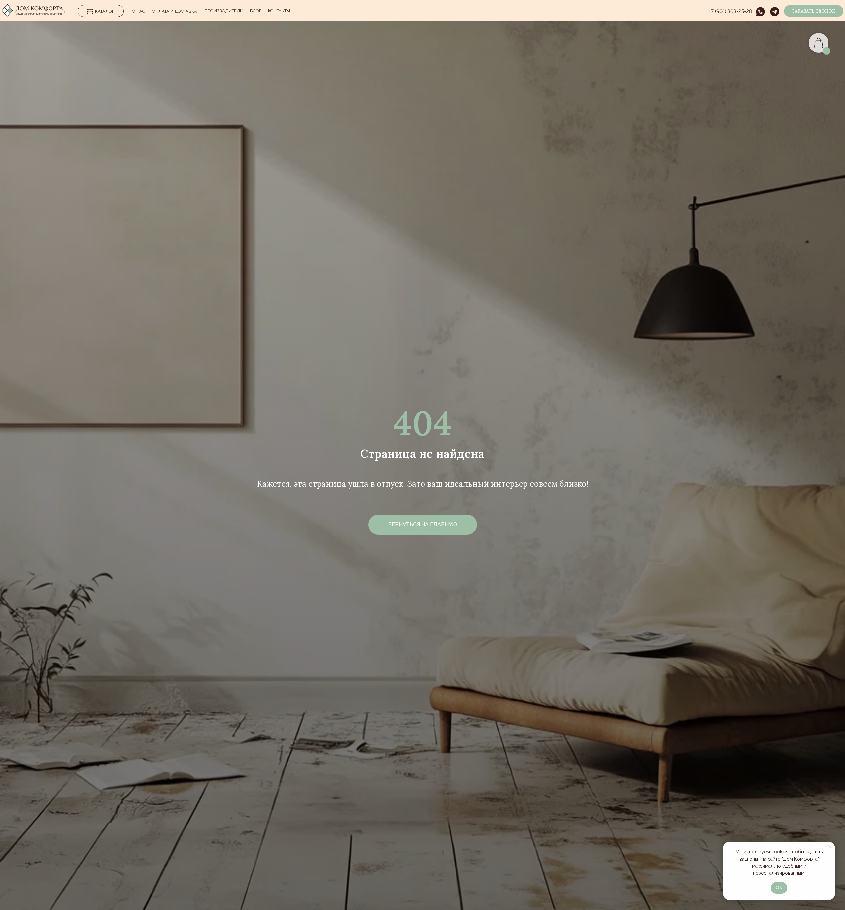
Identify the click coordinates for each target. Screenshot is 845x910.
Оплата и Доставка (174, 11)
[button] (813, 11)
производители (224, 10)
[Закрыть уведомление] (830, 846)
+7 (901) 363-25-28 (730, 11)
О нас (138, 11)
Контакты (279, 10)
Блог (255, 10)
